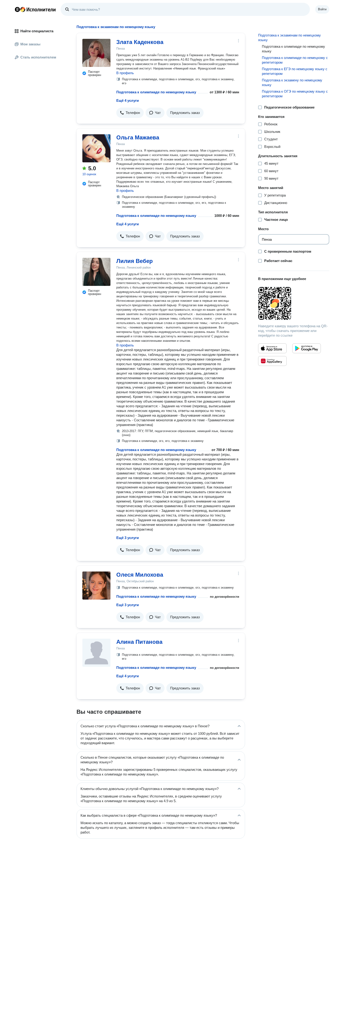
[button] (130, 113)
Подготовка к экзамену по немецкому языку (292, 82)
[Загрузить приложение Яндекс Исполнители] (293, 303)
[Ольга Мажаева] (96, 148)
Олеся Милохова (139, 575)
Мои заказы (30, 44)
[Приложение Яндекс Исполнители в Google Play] (306, 348)
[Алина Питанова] (96, 653)
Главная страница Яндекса (17, 9)
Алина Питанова (139, 642)
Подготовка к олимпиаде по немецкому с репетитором (295, 60)
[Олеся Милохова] (96, 586)
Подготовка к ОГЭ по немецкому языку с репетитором (295, 93)
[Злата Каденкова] (96, 53)
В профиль (125, 73)
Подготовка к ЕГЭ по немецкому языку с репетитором (294, 71)
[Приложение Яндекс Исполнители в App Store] (272, 348)
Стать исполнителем (38, 57)
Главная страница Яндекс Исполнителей (35, 9)
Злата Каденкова (139, 42)
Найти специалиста (36, 31)
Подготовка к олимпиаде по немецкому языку (156, 92)
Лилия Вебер (134, 261)
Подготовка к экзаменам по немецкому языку (289, 37)
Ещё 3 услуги (127, 538)
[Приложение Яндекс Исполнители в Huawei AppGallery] (272, 361)
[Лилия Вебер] (96, 272)
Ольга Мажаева (137, 137)
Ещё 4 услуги (127, 100)
